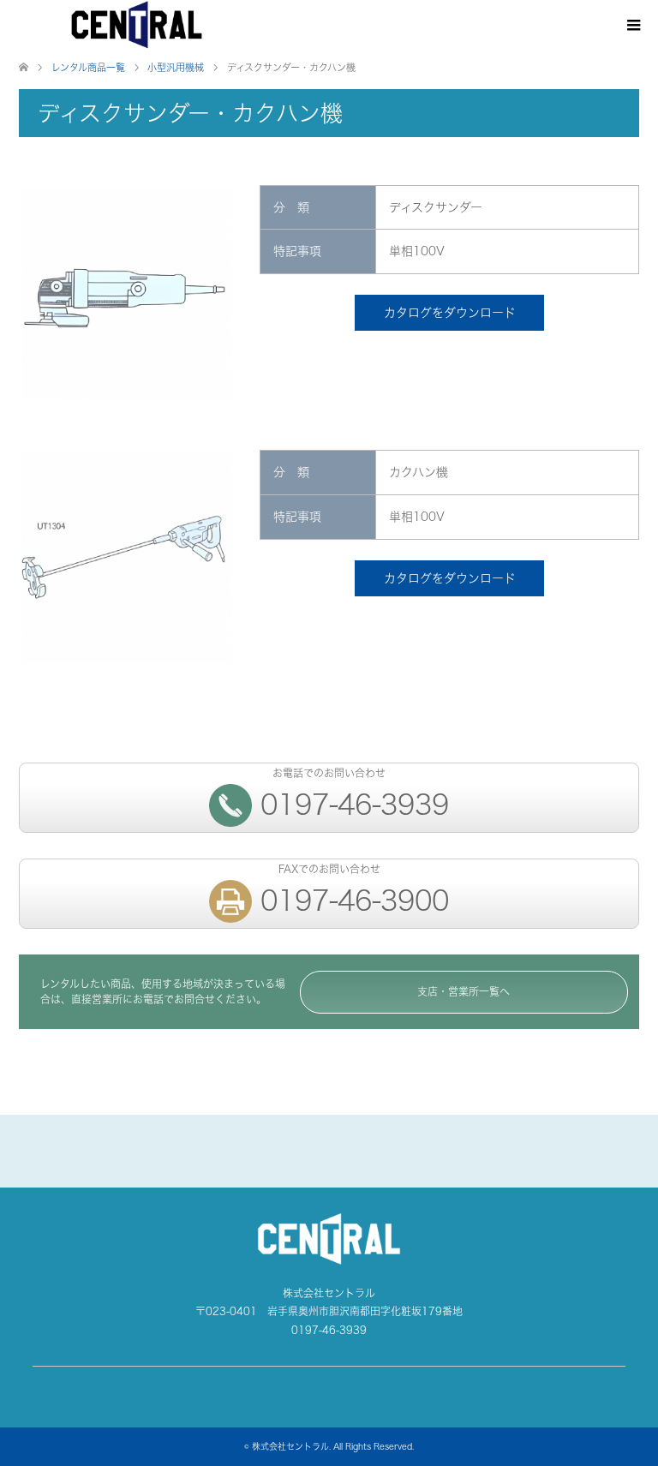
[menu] (632, 25)
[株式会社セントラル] (136, 25)
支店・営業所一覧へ (463, 991)
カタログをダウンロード (450, 312)
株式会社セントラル (290, 1446)
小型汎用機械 (175, 68)
